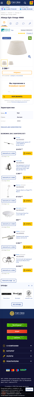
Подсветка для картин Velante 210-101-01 (22, 237)
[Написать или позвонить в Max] (2, 9)
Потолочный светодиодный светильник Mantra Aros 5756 (24, 260)
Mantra (18, 254)
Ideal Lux (18, 185)
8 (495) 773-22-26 (11, 9)
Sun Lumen (19, 208)
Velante (18, 231)
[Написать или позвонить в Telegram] (5, 9)
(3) (8, 280)
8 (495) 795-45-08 (27, 9)
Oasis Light (19, 160)
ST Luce (18, 137)
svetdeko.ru (16, 388)
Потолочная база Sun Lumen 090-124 (22, 213)
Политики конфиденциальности (19, 102)
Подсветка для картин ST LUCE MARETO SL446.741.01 (23, 143)
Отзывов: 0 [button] (30, 33)
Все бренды (17, 304)
